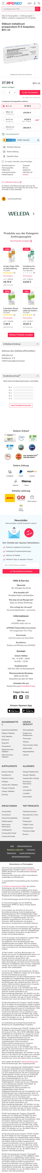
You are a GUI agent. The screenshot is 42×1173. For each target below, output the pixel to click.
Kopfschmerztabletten (10, 730)
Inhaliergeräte (7, 830)
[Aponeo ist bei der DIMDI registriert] (33, 438)
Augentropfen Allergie (31, 778)
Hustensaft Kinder (8, 836)
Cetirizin (25, 787)
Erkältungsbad (7, 821)
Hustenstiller (6, 811)
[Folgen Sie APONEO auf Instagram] (27, 697)
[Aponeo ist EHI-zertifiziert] (21, 438)
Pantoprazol (27, 821)
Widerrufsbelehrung (24, 846)
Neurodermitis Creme (30, 815)
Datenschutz (11, 853)
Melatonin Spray (8, 778)
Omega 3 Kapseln (8, 788)
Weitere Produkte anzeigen (21, 335)
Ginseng (5, 794)
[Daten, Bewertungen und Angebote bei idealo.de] (32, 447)
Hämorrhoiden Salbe (30, 745)
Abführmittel (27, 748)
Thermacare (27, 738)
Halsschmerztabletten (10, 818)
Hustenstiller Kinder (9, 833)
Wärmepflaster (28, 730)
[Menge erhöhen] (15, 92)
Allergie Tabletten (29, 775)
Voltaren (26, 742)
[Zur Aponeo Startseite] (14, 3)
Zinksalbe (26, 818)
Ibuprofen (5, 743)
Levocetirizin (27, 790)
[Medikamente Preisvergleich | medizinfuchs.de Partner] (8, 456)
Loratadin (26, 793)
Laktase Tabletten (8, 791)
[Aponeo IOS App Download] (14, 710)
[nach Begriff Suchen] (37, 9)
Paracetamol (6, 746)
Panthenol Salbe (29, 831)
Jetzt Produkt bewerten (21, 405)
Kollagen (5, 781)
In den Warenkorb (30, 92)
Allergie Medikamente (30, 772)
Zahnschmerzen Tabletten (7, 756)
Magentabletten (28, 751)
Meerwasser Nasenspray (6, 825)
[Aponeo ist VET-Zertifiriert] (10, 447)
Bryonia (25, 834)
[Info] (38, 140)
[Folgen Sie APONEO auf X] (21, 697)
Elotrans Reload (7, 772)
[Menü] (3, 3)
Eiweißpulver (6, 775)
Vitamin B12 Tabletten (10, 785)
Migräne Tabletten (8, 733)
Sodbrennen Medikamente (27, 734)
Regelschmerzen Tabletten (8, 750)
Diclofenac (5, 740)
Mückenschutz (28, 828)
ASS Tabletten (7, 736)
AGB (12, 846)
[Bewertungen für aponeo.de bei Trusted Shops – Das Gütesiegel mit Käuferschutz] (10, 438)
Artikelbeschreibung (11, 344)
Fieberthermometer (30, 811)
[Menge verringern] (4, 92)
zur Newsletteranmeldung (21, 571)
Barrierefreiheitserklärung (21, 856)
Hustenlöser (6, 815)
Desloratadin (27, 797)
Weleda (25, 174)
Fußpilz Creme (28, 824)
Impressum (31, 850)
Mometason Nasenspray (27, 782)
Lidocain (26, 755)
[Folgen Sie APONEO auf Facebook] (15, 697)
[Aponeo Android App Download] (28, 710)
